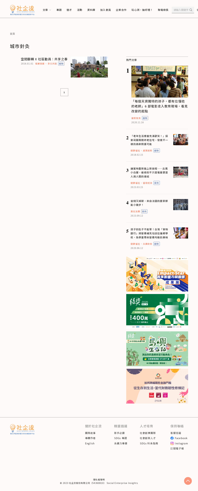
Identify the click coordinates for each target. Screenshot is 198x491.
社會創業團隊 (148, 433)
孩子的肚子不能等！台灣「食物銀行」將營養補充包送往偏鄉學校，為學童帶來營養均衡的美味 (149, 233)
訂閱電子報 (177, 448)
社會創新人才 (148, 438)
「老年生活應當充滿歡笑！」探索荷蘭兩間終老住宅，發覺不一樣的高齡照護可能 (149, 140)
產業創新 (147, 150)
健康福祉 (135, 150)
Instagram (181, 443)
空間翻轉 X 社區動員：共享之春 (44, 59)
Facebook (181, 438)
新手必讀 (119, 433)
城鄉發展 (40, 63)
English (90, 443)
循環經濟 (147, 182)
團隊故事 (90, 433)
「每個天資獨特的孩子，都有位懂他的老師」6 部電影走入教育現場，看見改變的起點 (159, 106)
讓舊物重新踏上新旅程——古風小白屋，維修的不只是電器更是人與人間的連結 (149, 172)
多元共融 (52, 63)
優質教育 (136, 118)
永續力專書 (120, 443)
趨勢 (61, 63)
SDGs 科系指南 (149, 443)
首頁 (12, 33)
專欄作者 (90, 438)
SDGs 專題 (120, 438)
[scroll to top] (188, 481)
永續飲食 (147, 243)
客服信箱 (175, 433)
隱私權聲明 (99, 479)
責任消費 (135, 211)
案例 (156, 182)
